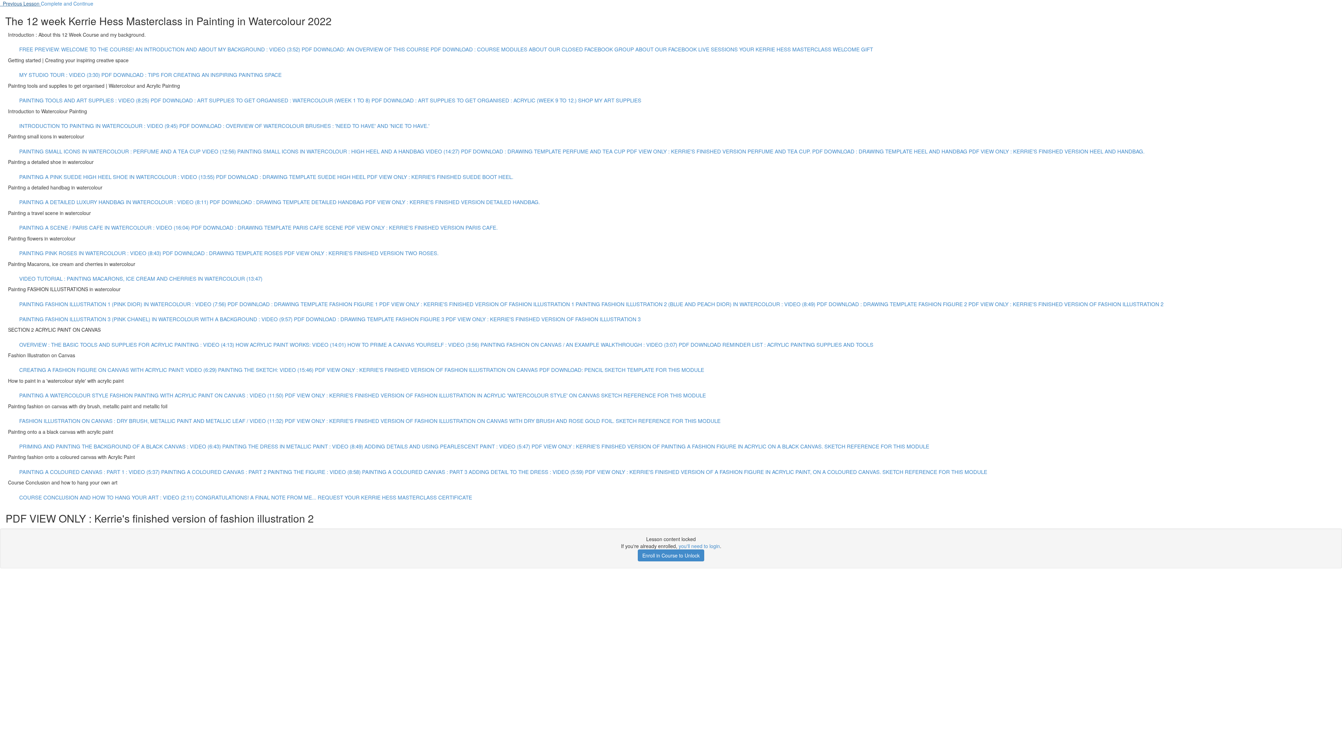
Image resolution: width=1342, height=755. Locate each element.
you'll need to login (699, 545)
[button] (20, 3)
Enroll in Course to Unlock (671, 555)
